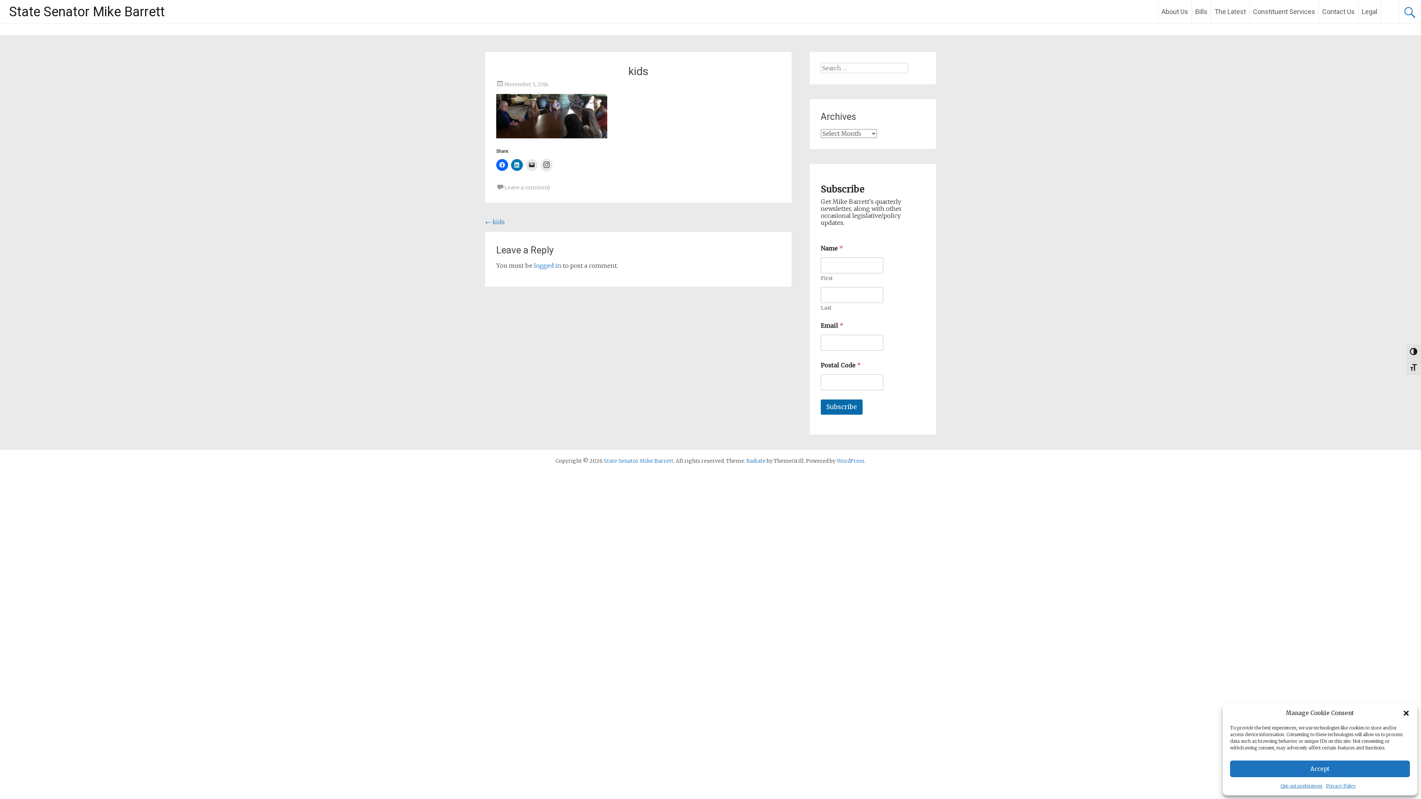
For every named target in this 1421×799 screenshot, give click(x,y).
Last (826, 308)
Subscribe (841, 407)
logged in (547, 265)
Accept (1320, 768)
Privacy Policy (1341, 786)
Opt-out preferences (1301, 786)
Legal (1369, 12)
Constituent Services (1284, 12)
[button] (1406, 713)
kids (495, 222)
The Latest (1230, 12)
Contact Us (1338, 12)
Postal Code (841, 365)
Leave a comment (527, 187)
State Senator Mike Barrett (87, 12)
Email (832, 325)
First (827, 278)
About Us (1175, 12)
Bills (1201, 12)
